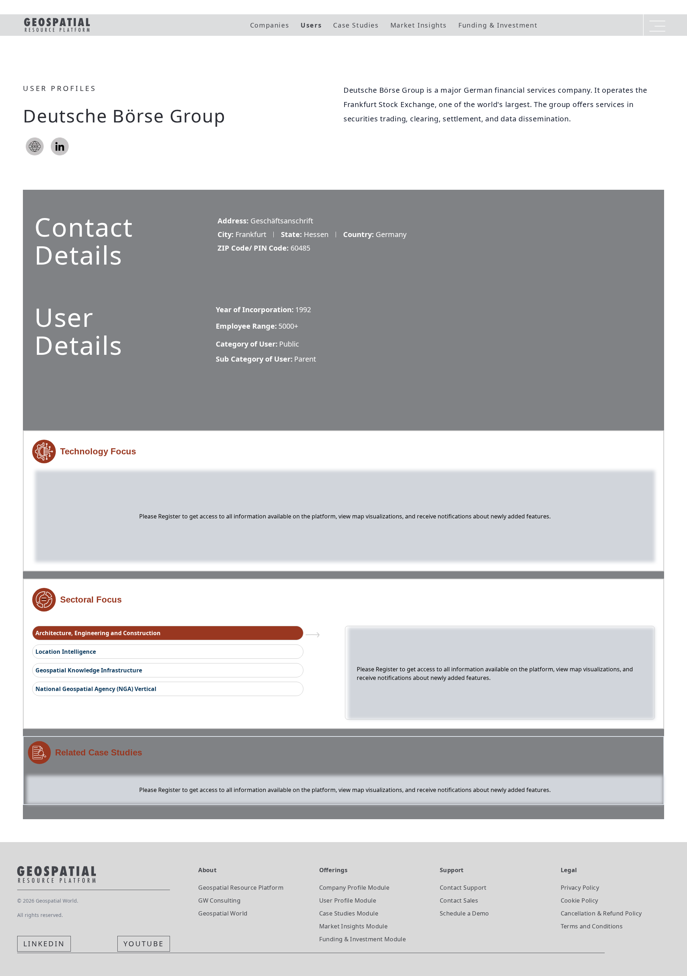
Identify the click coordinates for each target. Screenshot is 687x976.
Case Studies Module (348, 913)
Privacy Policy (580, 887)
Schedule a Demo (464, 913)
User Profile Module (347, 900)
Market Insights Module (353, 926)
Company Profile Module (354, 887)
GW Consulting (219, 900)
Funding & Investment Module (362, 939)
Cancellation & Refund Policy (601, 913)
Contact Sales (459, 900)
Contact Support (463, 887)
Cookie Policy (579, 900)
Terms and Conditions (592, 926)
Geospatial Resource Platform (240, 887)
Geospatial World (222, 913)
